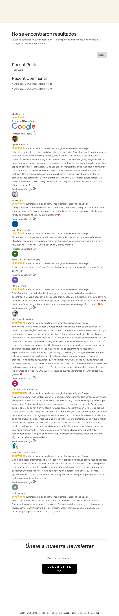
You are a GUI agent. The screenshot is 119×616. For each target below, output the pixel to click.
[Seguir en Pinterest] (71, 581)
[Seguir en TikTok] (59, 581)
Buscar (101, 54)
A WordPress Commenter (24, 88)
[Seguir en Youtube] (65, 581)
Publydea (56, 613)
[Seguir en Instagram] (53, 581)
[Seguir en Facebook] (47, 581)
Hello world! (18, 69)
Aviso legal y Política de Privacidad (81, 613)
